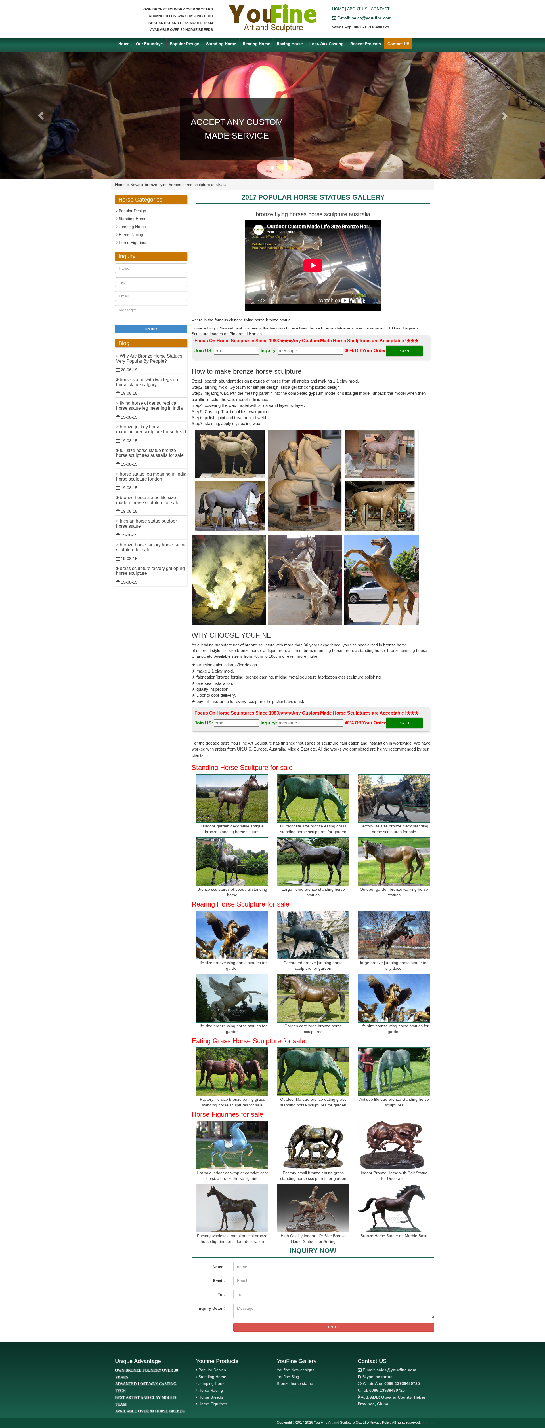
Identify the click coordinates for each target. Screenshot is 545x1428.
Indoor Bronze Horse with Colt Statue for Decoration (394, 1176)
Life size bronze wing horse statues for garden (232, 965)
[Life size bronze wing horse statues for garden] (232, 935)
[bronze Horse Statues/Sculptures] (272, 18)
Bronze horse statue (295, 1383)
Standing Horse (221, 43)
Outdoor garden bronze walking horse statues (394, 892)
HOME (338, 9)
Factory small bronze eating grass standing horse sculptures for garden (313, 1176)
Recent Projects (365, 43)
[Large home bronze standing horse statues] (313, 861)
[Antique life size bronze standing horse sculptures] (394, 1071)
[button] (41, 115)
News (135, 184)
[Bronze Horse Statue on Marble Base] (394, 1208)
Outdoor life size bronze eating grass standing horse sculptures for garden (313, 829)
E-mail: (389, 1370)
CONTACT (380, 9)
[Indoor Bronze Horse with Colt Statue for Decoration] (394, 1145)
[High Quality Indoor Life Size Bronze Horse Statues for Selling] (313, 1208)
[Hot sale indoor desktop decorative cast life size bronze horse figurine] (232, 1145)
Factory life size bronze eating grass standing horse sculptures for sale (232, 1102)
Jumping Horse (132, 226)
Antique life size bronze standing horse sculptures (394, 1102)
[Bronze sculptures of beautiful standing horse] (232, 861)
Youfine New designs (295, 1370)
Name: (219, 1266)
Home (123, 43)
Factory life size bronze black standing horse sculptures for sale (394, 829)
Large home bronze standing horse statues (313, 892)
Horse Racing (130, 234)
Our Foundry (148, 43)
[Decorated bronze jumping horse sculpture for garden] (313, 935)
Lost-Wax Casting (326, 43)
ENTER (334, 1327)
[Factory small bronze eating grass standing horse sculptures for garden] (313, 1145)
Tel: (221, 1294)
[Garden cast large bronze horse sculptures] (313, 998)
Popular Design (185, 43)
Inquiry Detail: (211, 1308)
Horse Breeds (210, 1397)
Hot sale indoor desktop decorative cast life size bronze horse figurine (232, 1176)
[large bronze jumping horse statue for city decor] (394, 935)
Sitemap (428, 1423)
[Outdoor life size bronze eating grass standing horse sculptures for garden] (313, 798)
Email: (219, 1280)
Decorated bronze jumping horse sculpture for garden (313, 965)
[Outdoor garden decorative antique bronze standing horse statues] (232, 798)
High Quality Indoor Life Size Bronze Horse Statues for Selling (313, 1238)
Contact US (398, 43)
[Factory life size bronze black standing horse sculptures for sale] (394, 798)
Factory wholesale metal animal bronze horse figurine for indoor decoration (232, 1238)
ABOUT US (357, 9)
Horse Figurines (132, 242)
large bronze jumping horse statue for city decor (394, 965)
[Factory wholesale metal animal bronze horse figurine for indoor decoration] (232, 1208)
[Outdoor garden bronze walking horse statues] (394, 861)
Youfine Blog (288, 1376)
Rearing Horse (256, 43)
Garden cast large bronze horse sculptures (313, 1029)
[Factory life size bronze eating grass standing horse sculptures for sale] (232, 1071)
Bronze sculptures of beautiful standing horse (232, 892)
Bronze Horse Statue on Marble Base (393, 1235)
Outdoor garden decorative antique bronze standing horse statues (232, 829)
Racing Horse (290, 43)
